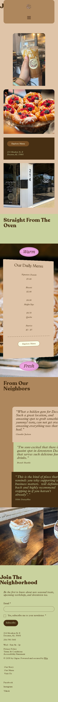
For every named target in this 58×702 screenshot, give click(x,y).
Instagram (8, 687)
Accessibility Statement (14, 654)
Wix (46, 659)
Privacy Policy (10, 649)
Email (7, 604)
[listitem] (21, 536)
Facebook (8, 683)
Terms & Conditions (13, 652)
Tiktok (7, 691)
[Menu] (29, 17)
